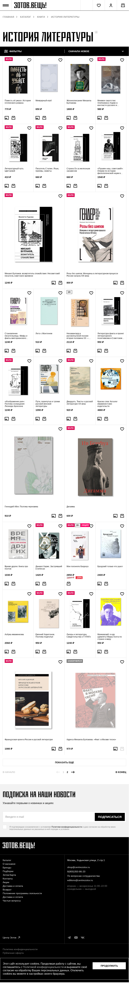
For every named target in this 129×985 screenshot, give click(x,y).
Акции (6, 882)
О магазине (9, 864)
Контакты (8, 878)
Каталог (25, 17)
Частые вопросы (12, 900)
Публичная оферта (13, 953)
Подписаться (110, 817)
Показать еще (64, 762)
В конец (121, 772)
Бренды (7, 867)
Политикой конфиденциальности (43, 967)
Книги (41, 17)
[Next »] (73, 772)
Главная (8, 17)
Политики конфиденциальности (66, 827)
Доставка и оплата (13, 886)
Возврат (7, 889)
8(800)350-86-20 (76, 871)
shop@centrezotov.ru (78, 867)
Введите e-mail (14, 816)
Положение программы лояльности (22, 893)
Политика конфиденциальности (20, 949)
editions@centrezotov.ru (80, 880)
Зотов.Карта (9, 875)
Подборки (8, 871)
